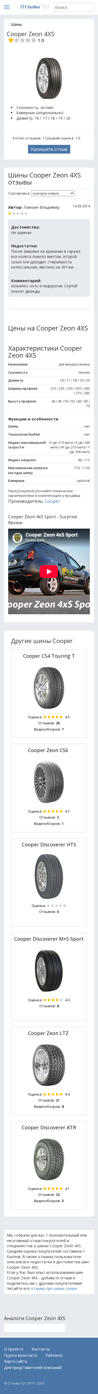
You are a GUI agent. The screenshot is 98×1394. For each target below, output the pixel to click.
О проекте (13, 1349)
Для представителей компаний (33, 1367)
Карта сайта (15, 1361)
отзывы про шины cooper (54, 1288)
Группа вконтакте (20, 1355)
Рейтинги (54, 1355)
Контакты (41, 1349)
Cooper (52, 501)
